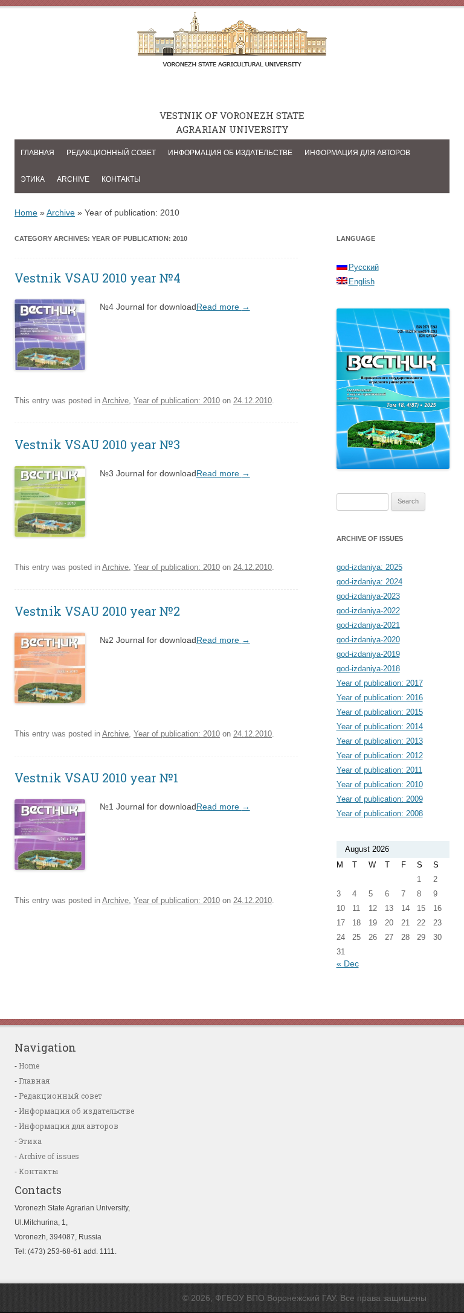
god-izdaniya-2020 (368, 639)
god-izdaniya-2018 (368, 668)
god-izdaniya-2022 (368, 610)
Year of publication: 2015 (380, 712)
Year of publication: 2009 (380, 798)
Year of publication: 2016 (380, 697)
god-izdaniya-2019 (368, 654)
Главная (37, 153)
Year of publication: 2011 (379, 770)
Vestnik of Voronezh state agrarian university (232, 43)
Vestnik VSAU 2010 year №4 (97, 278)
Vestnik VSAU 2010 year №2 (97, 611)
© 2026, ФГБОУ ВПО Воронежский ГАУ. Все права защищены (304, 1298)
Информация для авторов (357, 153)
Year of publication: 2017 (380, 683)
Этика (33, 179)
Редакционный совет (111, 153)
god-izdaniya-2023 (368, 596)
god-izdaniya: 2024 (369, 581)
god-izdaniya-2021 (368, 625)
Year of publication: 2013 (380, 741)
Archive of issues (49, 1156)
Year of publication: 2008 (380, 813)
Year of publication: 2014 (380, 726)
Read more (223, 306)
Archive (73, 179)
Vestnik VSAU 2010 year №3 (97, 444)
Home (25, 212)
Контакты (121, 179)
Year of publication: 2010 (177, 400)
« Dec (348, 963)
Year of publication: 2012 (380, 755)
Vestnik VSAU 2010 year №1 (96, 777)
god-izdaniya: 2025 (369, 567)
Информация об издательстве (230, 153)
